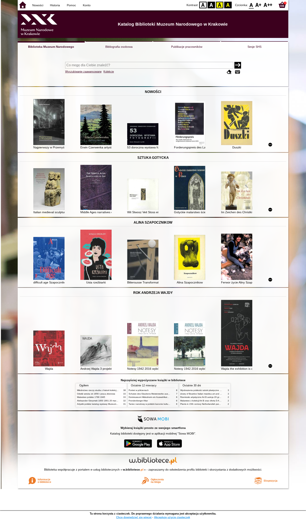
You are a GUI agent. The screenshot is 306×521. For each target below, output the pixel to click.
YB (219, 4)
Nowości (37, 5)
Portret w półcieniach (139, 390)
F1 (258, 4)
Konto (87, 5)
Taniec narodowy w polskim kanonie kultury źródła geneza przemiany (162, 404)
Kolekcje (108, 71)
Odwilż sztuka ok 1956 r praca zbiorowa (96, 394)
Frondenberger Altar (138, 401)
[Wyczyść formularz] (229, 72)
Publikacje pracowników (186, 46)
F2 (268, 4)
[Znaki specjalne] (237, 72)
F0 (251, 4)
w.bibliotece (133, 469)
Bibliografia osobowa (119, 46)
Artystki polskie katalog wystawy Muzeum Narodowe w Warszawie (108, 404)
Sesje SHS (254, 46)
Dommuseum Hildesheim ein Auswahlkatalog (150, 397)
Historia (55, 5)
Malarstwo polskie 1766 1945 (91, 397)
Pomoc (71, 5)
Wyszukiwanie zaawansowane (83, 71)
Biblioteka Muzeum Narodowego (51, 46)
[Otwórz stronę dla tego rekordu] (50, 122)
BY (228, 4)
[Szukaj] (237, 65)
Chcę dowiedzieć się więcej (134, 517)
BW (211, 4)
